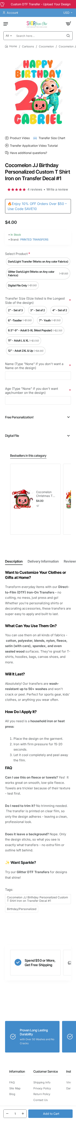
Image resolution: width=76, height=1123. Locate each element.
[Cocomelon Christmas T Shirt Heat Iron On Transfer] (22, 499)
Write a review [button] (57, 189)
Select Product (16, 254)
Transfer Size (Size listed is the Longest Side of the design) (35, 300)
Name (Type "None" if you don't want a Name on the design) (34, 366)
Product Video (20, 138)
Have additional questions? (28, 153)
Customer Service (45, 1071)
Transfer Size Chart (52, 138)
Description (14, 561)
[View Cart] (68, 23)
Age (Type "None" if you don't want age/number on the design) (31, 391)
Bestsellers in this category (28, 456)
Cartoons (28, 46)
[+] (22, 1114)
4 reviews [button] (34, 189)
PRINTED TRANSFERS (34, 239)
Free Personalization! (19, 417)
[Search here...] (68, 36)
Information (17, 1071)
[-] (7, 1114)
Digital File (12, 436)
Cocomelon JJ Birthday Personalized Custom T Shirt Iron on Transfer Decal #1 (37, 899)
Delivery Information (43, 561)
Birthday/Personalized (21, 909)
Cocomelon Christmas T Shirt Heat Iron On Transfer (46, 494)
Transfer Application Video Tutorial (34, 145)
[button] (50, 1113)
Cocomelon (46, 46)
